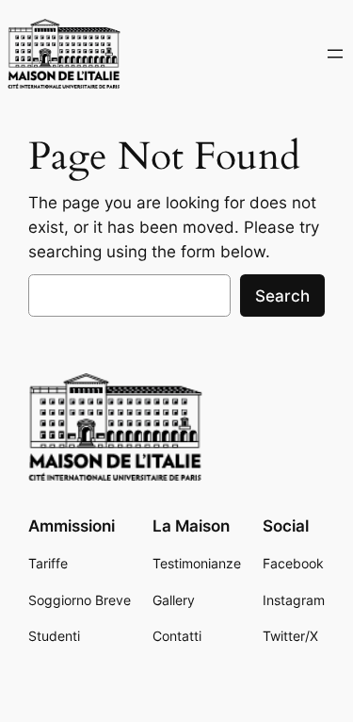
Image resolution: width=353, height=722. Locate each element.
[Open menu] (335, 53)
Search (282, 296)
